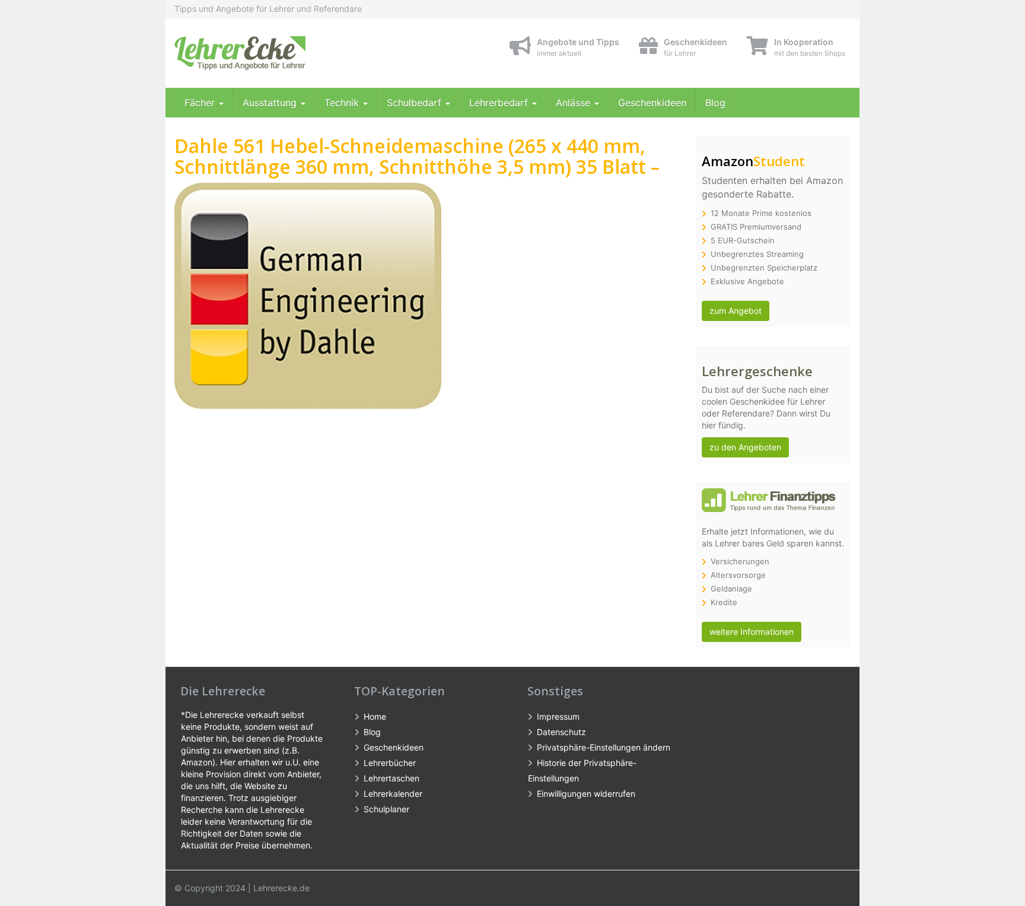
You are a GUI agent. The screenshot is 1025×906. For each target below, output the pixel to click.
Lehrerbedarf (500, 103)
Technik (343, 103)
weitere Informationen (751, 632)
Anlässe (574, 103)
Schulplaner (386, 809)
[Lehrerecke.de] (281, 53)
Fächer (201, 103)
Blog (715, 103)
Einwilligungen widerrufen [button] (586, 794)
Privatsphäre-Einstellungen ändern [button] (603, 747)
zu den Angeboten (745, 447)
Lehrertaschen (391, 778)
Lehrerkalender (393, 794)
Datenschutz (561, 732)
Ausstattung (271, 103)
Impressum (558, 716)
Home (375, 716)
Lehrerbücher (390, 763)
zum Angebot (735, 311)
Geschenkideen (652, 103)
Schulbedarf (415, 103)
